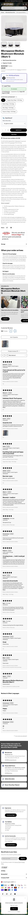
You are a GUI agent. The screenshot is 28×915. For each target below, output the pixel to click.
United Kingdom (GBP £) (9, 882)
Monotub (17, 141)
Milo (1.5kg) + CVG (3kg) (8, 107)
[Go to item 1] (5, 343)
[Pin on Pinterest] (11, 227)
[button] (4, 66)
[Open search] (2, 355)
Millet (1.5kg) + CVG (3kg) (8, 104)
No (3, 100)
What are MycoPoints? (10, 81)
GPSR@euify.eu (8, 773)
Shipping (19, 69)
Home (2, 12)
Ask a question (14, 337)
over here (12, 142)
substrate (19, 217)
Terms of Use (17, 862)
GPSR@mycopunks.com (10, 760)
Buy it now (14, 134)
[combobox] (14, 8)
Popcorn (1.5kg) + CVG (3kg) (9, 111)
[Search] (25, 8)
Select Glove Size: (7, 120)
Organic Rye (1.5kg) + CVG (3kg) (14, 100)
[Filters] (5, 355)
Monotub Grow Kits (10, 12)
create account (13, 79)
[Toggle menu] (2, 4)
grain (13, 217)
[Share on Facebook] (7, 227)
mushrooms (4, 169)
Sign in (7, 79)
